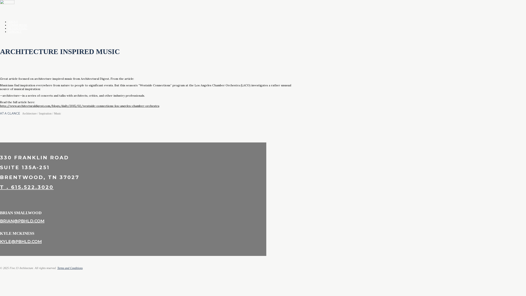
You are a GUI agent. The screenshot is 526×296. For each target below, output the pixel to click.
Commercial (18, 25)
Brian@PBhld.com (22, 221)
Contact (15, 31)
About (13, 21)
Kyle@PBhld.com (21, 241)
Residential (17, 28)
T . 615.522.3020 (27, 187)
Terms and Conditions (70, 268)
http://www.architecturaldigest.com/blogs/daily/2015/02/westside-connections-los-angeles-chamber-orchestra (79, 106)
